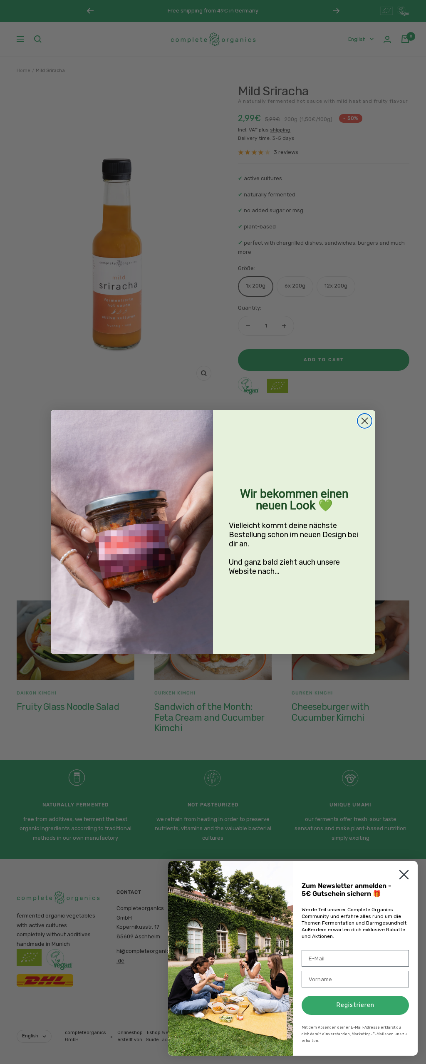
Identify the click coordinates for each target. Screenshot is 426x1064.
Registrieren (355, 1005)
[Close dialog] (364, 421)
